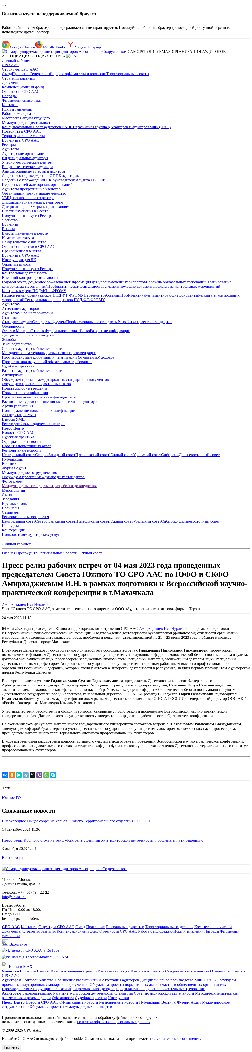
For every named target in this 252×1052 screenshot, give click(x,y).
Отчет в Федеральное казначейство (60, 331)
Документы (11, 82)
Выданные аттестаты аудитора (27, 167)
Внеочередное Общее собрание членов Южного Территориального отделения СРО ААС (77, 821)
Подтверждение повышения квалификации (38, 410)
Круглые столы (15, 503)
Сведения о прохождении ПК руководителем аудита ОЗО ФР (53, 180)
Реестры (9, 145)
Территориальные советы (127, 74)
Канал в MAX (20, 966)
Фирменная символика (21, 100)
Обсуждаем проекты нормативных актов (36, 384)
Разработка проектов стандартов (145, 322)
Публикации (12, 459)
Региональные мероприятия (25, 517)
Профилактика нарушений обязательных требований (47, 362)
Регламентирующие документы (128, 286)
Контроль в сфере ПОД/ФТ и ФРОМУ (34, 291)
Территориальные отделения (169, 927)
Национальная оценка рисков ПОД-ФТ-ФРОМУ (43, 295)
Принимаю (11, 1047)
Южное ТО (11, 798)
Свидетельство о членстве (24, 242)
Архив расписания (17, 406)
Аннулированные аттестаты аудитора (33, 171)
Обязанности (13, 326)
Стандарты (11, 317)
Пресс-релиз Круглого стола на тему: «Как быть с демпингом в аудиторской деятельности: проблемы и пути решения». (102, 840)
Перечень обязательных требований (176, 282)
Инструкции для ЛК (19, 260)
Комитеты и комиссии (87, 74)
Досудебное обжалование (47, 282)
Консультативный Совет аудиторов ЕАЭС (37, 127)
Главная (8, 553)
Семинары (11, 512)
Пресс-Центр (13, 428)
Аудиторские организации (24, 153)
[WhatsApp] (46, 775)
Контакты (10, 105)
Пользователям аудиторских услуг (31, 534)
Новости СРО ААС (18, 432)
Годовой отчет (14, 282)
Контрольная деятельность (24, 273)
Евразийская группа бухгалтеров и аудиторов (111, 127)
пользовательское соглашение (175, 1038)
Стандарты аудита (17, 322)
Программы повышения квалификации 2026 (39, 397)
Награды (9, 96)
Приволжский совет (92, 455)
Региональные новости (21, 450)
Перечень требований (102, 295)
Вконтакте (17, 944)
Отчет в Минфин (16, 331)
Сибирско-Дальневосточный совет (190, 455)
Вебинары (10, 508)
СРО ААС (10, 65)
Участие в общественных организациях (192, 984)
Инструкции (118, 998)
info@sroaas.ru (14, 897)
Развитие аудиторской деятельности (32, 370)
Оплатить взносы (16, 264)
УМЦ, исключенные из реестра (28, 198)
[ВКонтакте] (5, 775)
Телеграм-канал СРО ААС (47, 957)
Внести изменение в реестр (25, 233)
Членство (10, 220)
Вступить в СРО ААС (20, 140)
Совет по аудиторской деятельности (32, 348)
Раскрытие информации (110, 331)
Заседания (10, 499)
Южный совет (121, 455)
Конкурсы (10, 526)
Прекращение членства (21, 251)
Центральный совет (18, 455)
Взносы (8, 229)
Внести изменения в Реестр (25, 211)
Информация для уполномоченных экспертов (107, 282)
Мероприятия (13, 490)
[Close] (4, 5)
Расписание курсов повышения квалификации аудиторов (50, 401)
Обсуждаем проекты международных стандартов (43, 477)
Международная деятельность (27, 122)
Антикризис (12, 375)
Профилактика (132, 295)
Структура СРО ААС (20, 69)
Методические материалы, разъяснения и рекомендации (49, 353)
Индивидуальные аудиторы (25, 158)
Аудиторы (10, 149)
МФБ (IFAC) (160, 127)
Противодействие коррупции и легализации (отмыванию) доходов (58, 357)
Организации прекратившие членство (34, 193)
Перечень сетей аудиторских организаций (37, 184)
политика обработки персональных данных (113, 1022)
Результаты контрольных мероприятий (187, 286)
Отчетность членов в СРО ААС (28, 246)
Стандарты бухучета (49, 322)
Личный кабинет (16, 60)
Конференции (13, 530)
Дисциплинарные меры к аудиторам (32, 202)
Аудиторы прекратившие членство (31, 189)
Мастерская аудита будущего (26, 118)
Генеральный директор (49, 74)
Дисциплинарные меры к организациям (35, 207)
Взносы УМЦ (13, 419)
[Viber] (39, 775)
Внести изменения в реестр (74, 971)
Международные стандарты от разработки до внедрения (49, 486)
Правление (21, 74)
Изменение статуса (18, 238)
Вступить (10, 224)
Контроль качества (38, 980)
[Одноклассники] (12, 775)
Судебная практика (18, 366)
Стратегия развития (18, 78)
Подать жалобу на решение (24, 388)
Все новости (12, 857)
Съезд (7, 74)
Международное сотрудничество (29, 472)
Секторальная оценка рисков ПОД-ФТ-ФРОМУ (64, 300)
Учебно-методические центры (27, 162)
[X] (32, 775)
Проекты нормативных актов (26, 446)
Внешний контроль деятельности (30, 277)
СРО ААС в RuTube (41, 950)
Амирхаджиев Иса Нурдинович (29, 604)
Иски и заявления (17, 109)
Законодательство (17, 344)
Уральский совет (147, 455)
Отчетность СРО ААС (21, 91)
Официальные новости (21, 441)
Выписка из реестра (147, 971)
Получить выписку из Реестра (27, 215)
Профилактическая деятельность (74, 286)
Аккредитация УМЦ (19, 415)
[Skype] (53, 775)
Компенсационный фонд (23, 87)
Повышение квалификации (25, 393)
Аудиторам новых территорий (27, 313)
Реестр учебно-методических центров (33, 424)
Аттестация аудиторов (20, 308)
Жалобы (9, 339)
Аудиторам (11, 304)
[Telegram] (26, 775)
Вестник (9, 464)
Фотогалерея (12, 481)
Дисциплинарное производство (28, 335)
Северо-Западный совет (55, 455)
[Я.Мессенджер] (19, 775)
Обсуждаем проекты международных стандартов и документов (55, 379)
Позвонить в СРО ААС (21, 131)
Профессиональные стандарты (92, 322)
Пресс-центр (27, 553)
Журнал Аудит (14, 468)
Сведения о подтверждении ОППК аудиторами (42, 176)
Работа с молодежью (19, 114)
